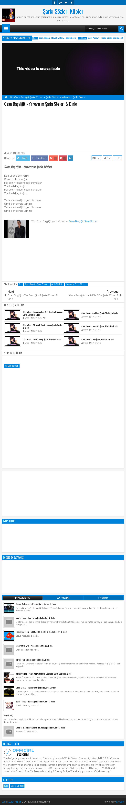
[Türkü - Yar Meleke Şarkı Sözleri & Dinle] (9, 664)
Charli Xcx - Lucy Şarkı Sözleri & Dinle (97, 339)
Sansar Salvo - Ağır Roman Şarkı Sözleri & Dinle (36, 604)
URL (118, 158)
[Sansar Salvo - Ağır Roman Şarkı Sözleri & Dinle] (9, 608)
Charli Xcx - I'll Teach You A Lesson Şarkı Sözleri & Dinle (43, 326)
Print (108, 158)
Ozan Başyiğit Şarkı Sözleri (83, 221)
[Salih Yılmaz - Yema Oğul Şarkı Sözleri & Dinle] (9, 705)
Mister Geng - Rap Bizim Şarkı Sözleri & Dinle (35, 618)
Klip (6, 786)
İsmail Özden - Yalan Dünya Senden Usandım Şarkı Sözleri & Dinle (43, 673)
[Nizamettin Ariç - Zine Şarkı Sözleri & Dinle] (9, 650)
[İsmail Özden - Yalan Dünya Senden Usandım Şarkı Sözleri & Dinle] (9, 677)
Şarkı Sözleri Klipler (63, 11)
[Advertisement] (63, 128)
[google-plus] (60, 2)
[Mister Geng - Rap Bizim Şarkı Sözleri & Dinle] (9, 622)
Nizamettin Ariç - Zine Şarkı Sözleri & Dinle (34, 645)
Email (98, 158)
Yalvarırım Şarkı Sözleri (75, 284)
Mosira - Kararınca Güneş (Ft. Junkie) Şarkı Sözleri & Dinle (40, 727)
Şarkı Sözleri (56, 284)
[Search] (121, 29)
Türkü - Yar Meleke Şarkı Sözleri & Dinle (33, 659)
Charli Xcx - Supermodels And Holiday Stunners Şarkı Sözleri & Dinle (43, 313)
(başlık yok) (8, 715)
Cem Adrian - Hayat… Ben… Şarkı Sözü (54, 38)
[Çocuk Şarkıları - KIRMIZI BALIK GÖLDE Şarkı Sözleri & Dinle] (9, 636)
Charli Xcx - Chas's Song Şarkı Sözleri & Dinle (42, 339)
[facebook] (54, 2)
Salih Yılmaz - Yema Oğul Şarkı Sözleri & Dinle (35, 701)
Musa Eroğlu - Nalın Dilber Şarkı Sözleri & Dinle (36, 687)
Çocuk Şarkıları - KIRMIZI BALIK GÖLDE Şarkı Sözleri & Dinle (41, 631)
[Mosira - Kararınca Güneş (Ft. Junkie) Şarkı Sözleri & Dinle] (9, 731)
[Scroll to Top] (121, 800)
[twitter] (66, 2)
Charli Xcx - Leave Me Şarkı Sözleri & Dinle (99, 326)
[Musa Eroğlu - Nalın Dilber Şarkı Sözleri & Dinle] (9, 691)
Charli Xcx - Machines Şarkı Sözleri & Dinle (99, 313)
